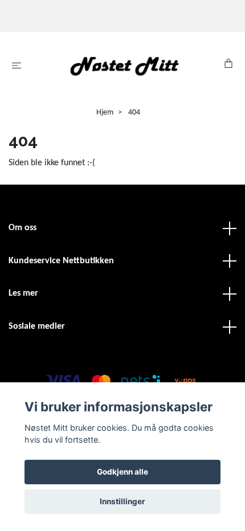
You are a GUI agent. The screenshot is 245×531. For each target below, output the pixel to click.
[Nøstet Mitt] (124, 66)
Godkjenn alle (122, 471)
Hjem (104, 112)
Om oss (22, 227)
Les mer (23, 293)
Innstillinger (122, 501)
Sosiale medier (37, 326)
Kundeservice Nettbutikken (61, 261)
